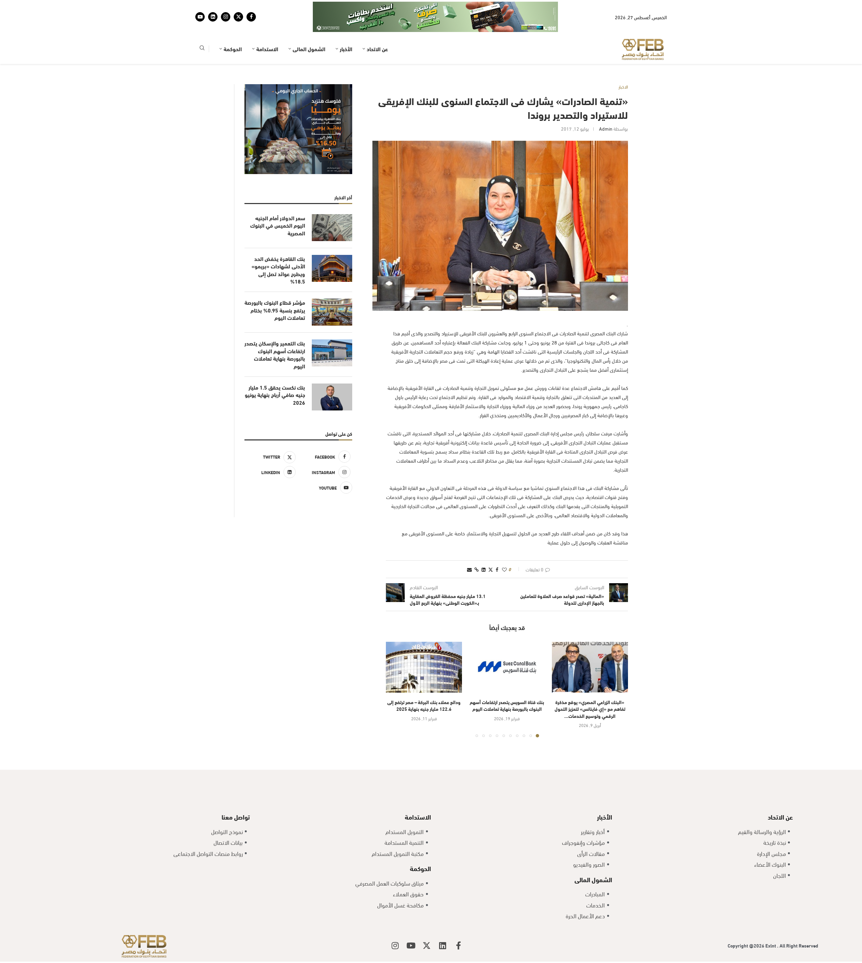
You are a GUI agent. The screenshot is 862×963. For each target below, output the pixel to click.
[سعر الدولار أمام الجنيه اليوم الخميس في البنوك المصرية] (332, 206)
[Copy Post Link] (476, 548)
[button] (395, 668)
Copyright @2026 (746, 924)
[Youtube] (200, 6)
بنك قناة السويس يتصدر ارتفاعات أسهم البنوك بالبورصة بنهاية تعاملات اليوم (507, 684)
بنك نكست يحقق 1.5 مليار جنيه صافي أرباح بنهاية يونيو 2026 (275, 374)
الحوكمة (233, 28)
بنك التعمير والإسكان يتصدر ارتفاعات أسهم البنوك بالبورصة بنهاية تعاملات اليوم (274, 333)
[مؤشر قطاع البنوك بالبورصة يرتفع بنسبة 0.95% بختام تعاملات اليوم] (332, 291)
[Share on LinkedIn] (484, 548)
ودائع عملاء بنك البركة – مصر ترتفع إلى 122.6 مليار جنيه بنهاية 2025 (424, 684)
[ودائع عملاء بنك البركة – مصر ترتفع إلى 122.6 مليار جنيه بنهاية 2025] (424, 646)
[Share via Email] (469, 548)
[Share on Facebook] (497, 548)
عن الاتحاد (377, 28)
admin (605, 107)
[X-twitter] (427, 925)
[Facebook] (251, 6)
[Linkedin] (213, 6)
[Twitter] (238, 6)
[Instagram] (225, 6)
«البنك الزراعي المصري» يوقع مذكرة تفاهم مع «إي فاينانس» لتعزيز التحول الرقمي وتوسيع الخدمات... (590, 687)
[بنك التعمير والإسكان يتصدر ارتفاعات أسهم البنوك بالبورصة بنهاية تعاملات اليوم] (332, 332)
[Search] (202, 28)
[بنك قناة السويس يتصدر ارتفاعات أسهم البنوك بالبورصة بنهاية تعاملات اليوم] (507, 646)
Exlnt (771, 924)
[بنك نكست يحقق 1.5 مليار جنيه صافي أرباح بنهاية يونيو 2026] (332, 376)
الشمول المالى (309, 28)
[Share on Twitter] (490, 548)
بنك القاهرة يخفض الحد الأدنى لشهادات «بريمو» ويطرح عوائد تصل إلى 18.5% (278, 249)
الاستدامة (267, 28)
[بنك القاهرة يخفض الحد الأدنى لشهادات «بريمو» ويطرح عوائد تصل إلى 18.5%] (332, 247)
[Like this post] (504, 548)
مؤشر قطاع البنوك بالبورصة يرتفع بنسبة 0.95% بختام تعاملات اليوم (274, 289)
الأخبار (346, 28)
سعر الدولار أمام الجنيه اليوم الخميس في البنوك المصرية (277, 204)
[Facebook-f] (458, 925)
